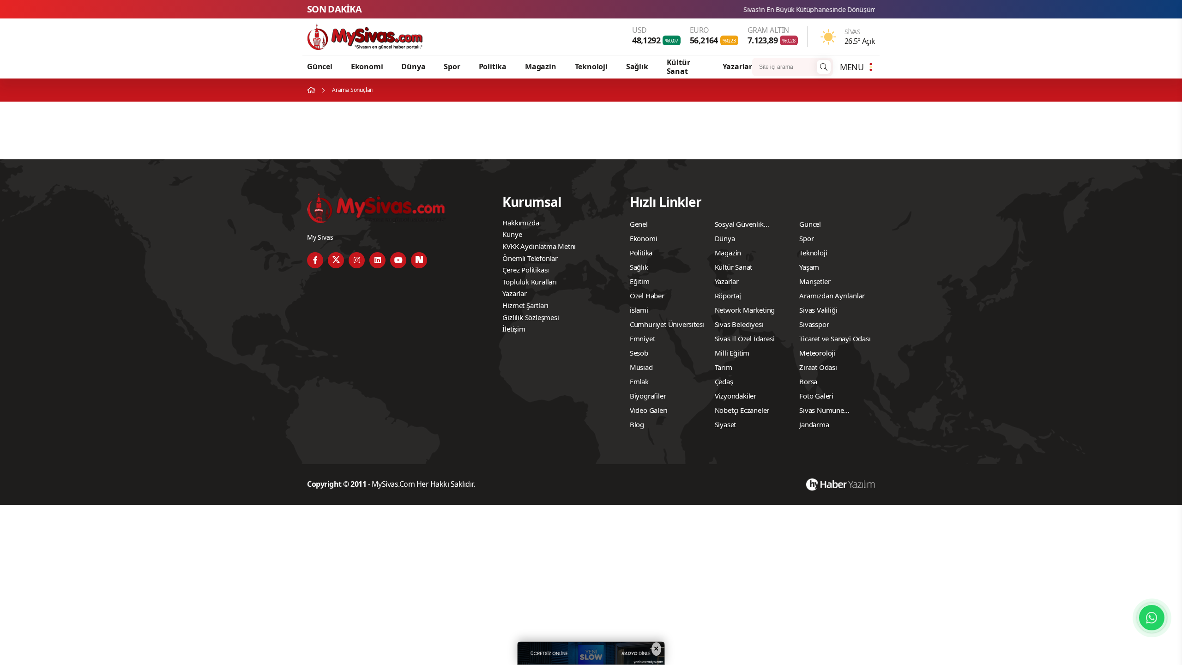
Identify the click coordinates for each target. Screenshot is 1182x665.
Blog (637, 424)
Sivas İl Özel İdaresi (745, 338)
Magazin (540, 66)
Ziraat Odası (818, 367)
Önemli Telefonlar (530, 258)
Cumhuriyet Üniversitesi (667, 324)
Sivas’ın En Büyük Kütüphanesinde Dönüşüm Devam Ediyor (792, 9)
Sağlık (637, 66)
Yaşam (809, 267)
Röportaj (728, 295)
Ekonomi (367, 66)
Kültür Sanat (678, 66)
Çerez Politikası (525, 269)
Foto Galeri (816, 395)
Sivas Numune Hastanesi (821, 411)
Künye (512, 234)
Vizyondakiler (735, 395)
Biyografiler (648, 395)
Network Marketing (745, 309)
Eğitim (640, 281)
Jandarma (814, 424)
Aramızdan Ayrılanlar (832, 295)
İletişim (513, 328)
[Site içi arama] (824, 67)
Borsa (808, 381)
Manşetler (814, 281)
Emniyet (642, 338)
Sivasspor (814, 324)
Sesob (639, 352)
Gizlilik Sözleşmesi (530, 317)
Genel (639, 224)
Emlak (639, 381)
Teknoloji (591, 66)
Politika (493, 66)
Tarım (723, 367)
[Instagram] (357, 260)
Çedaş (724, 381)
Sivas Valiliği (818, 309)
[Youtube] (398, 260)
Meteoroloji (817, 352)
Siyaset (725, 424)
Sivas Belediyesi (739, 324)
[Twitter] (336, 260)
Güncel (319, 66)
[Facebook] (315, 260)
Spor (452, 66)
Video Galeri (649, 410)
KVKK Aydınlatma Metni (539, 246)
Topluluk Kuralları (529, 281)
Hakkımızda (520, 222)
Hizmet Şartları (525, 305)
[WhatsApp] (1152, 618)
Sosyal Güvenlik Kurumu (739, 225)
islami (639, 309)
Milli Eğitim (732, 352)
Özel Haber (647, 295)
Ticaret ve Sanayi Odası (834, 338)
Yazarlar (737, 66)
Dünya (413, 66)
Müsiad (641, 367)
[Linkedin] (377, 260)
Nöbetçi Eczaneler (742, 410)
